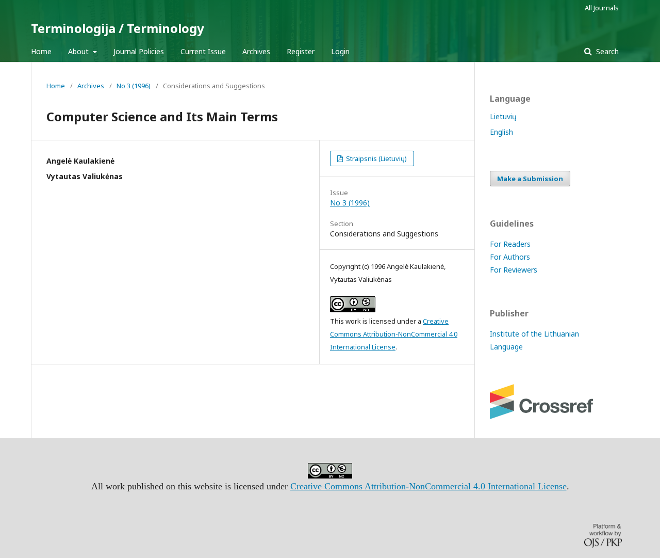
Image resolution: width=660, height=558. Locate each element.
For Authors (510, 257)
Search (606, 51)
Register (301, 51)
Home (41, 51)
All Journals (602, 7)
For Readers (510, 244)
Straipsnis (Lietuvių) (375, 158)
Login (340, 51)
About (79, 51)
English (501, 132)
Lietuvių (503, 116)
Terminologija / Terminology (117, 28)
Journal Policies (138, 51)
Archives (256, 51)
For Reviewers (513, 270)
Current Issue (203, 51)
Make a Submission (530, 178)
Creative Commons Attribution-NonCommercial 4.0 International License (393, 334)
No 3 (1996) (134, 85)
